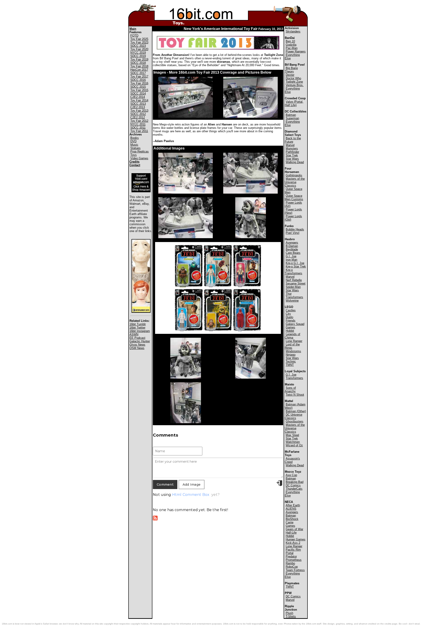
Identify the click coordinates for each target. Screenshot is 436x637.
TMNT (290, 365)
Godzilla (291, 44)
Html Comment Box (191, 494)
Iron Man (291, 259)
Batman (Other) (296, 411)
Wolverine (292, 300)
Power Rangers (296, 51)
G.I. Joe (291, 256)
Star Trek (292, 155)
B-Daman (292, 246)
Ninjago (290, 354)
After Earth (293, 505)
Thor (289, 293)
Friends (290, 320)
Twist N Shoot (295, 394)
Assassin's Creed (292, 460)
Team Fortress (295, 570)
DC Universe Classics (293, 416)
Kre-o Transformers (293, 271)
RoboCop (292, 566)
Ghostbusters (294, 421)
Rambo (290, 563)
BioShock (292, 519)
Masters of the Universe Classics (295, 182)
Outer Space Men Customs (294, 197)
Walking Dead (295, 162)
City (288, 313)
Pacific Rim (293, 549)
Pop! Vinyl (292, 233)
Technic (291, 361)
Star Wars (292, 158)
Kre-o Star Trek (296, 266)
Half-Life (291, 532)
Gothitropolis (294, 175)
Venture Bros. (295, 85)
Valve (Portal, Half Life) (294, 103)
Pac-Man (291, 48)
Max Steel (292, 435)
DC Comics (293, 485)
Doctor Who (293, 78)
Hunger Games (295, 539)
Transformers (294, 297)
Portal (289, 553)
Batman (291, 115)
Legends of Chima (292, 335)
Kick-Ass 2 (293, 543)
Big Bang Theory (291, 69)
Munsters (292, 148)
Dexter (290, 75)
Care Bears (293, 253)
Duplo (289, 317)
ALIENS (291, 508)
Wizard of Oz (294, 445)
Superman (292, 118)
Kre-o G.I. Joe (295, 263)
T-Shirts (291, 616)
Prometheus (294, 560)
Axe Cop (291, 475)
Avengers (292, 242)
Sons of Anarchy (290, 389)
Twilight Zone (294, 81)
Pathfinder (292, 152)
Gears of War (294, 529)
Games (290, 327)
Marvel (290, 145)
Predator (291, 556)
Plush (289, 613)
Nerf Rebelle (294, 280)
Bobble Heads (295, 229)
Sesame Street (295, 283)
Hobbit (290, 330)
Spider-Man (293, 287)
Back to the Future (293, 140)
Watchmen (293, 442)
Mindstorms (293, 351)
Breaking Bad (294, 482)
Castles (291, 310)
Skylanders (293, 31)
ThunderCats (294, 488)
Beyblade (292, 249)
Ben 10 (290, 41)
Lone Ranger (294, 341)
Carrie (289, 522)
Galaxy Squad (295, 324)
